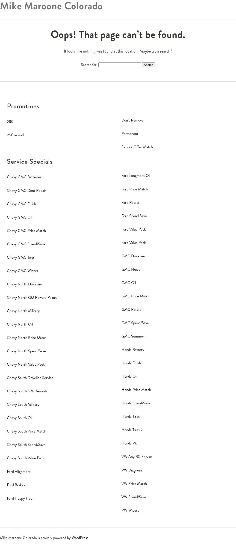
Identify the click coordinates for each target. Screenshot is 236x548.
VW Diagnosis (131, 470)
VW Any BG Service (137, 456)
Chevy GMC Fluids (21, 204)
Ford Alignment (19, 471)
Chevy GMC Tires (21, 257)
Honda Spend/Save (135, 403)
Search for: (89, 64)
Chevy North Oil (20, 324)
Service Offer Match (137, 147)
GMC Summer (132, 336)
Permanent (129, 133)
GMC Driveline (133, 256)
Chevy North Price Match (27, 337)
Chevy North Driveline (24, 284)
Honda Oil (129, 376)
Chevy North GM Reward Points (32, 297)
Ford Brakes (16, 485)
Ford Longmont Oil (135, 175)
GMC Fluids (130, 269)
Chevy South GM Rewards (27, 391)
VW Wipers (130, 510)
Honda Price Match (136, 389)
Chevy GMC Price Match (26, 230)
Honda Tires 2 (132, 429)
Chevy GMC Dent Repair (26, 190)
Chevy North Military (23, 311)
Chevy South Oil (19, 418)
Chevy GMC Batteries (24, 177)
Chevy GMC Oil (19, 217)
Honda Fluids (131, 363)
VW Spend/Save (133, 497)
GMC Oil (128, 282)
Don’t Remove (132, 120)
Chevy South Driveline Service (30, 377)
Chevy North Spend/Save (26, 351)
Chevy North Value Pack (25, 364)
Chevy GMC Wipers (22, 270)
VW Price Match (134, 483)
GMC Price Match (135, 296)
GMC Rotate (131, 309)
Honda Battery (132, 349)
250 (10, 121)
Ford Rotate (130, 202)
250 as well (15, 135)
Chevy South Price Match (26, 431)
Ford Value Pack (133, 229)
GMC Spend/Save (135, 323)
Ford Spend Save (134, 216)
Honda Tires (130, 416)
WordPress (80, 537)
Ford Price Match (134, 189)
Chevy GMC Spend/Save (26, 244)
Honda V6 (129, 443)
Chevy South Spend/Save (26, 444)
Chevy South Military (23, 404)
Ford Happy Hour (20, 498)
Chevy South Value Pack (25, 458)
